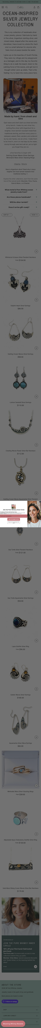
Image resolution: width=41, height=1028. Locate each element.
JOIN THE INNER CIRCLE (13, 519)
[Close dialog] (40, 501)
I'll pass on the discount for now (13, 522)
